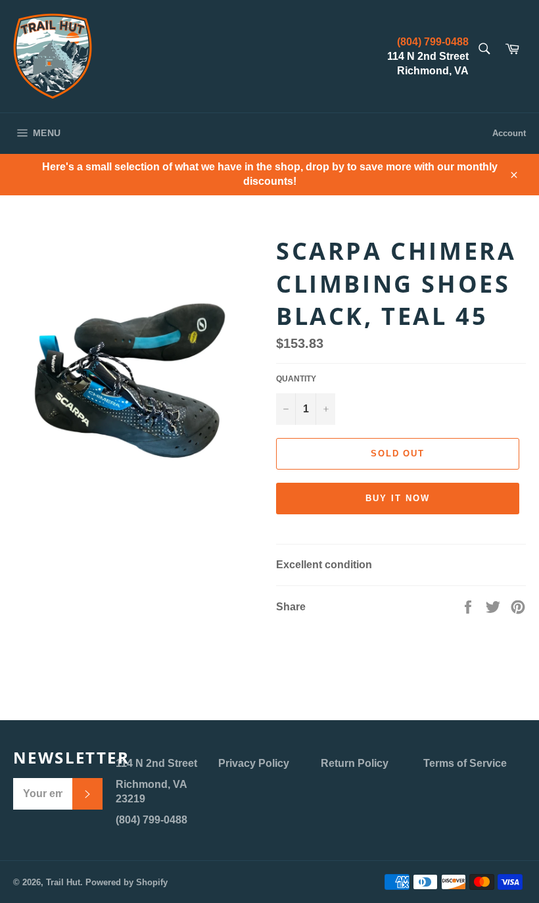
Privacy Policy (253, 763)
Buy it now (397, 498)
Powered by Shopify (126, 882)
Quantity (296, 378)
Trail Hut (63, 882)
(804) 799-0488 (433, 41)
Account (509, 133)
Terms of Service (465, 763)
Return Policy (354, 763)
